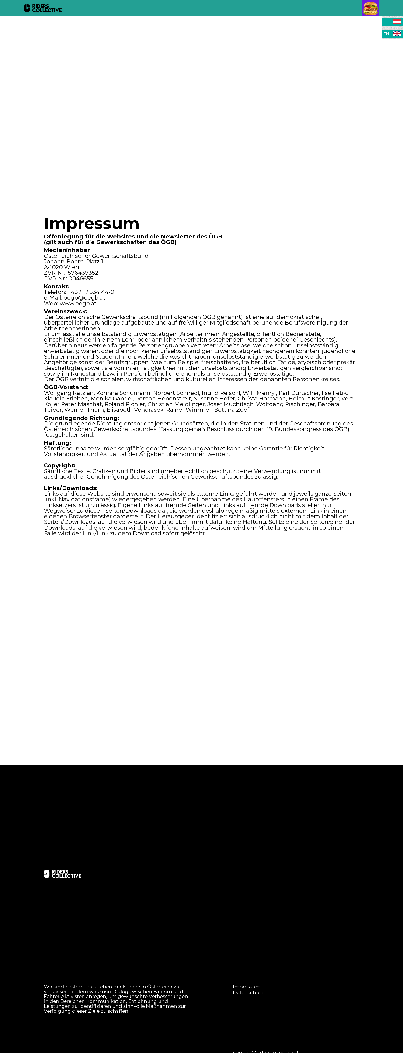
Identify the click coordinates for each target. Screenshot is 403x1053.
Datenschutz (248, 992)
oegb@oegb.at (84, 297)
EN (386, 33)
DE (386, 22)
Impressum (247, 986)
